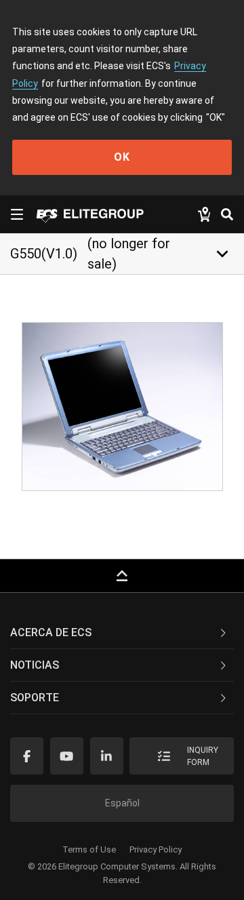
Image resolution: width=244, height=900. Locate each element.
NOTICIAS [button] (34, 665)
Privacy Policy (155, 849)
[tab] (122, 633)
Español (122, 803)
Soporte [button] (34, 697)
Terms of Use (89, 849)
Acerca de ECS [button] (51, 632)
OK (122, 157)
